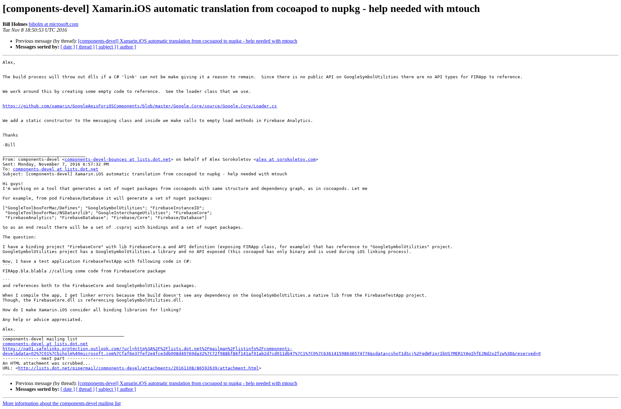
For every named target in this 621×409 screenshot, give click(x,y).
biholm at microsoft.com (53, 24)
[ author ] (126, 47)
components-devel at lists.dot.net (55, 169)
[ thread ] (85, 47)
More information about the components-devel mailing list (62, 403)
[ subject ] (106, 47)
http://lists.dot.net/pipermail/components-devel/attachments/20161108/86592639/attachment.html (138, 368)
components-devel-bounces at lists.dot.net (118, 159)
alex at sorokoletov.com (286, 159)
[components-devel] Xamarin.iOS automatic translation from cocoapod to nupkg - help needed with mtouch (187, 41)
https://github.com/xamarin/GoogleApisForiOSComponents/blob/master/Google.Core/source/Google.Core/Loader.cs (140, 106)
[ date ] (67, 47)
